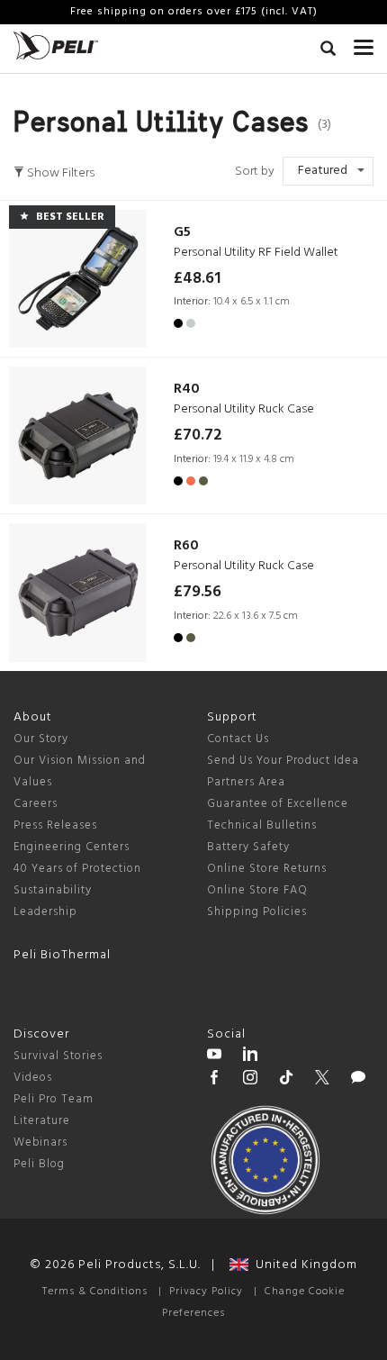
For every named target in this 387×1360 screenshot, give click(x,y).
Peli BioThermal (62, 955)
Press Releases (55, 825)
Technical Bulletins (262, 825)
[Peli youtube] (214, 1056)
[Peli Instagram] (250, 1079)
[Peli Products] (214, 1079)
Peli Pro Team (54, 1099)
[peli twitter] (322, 1079)
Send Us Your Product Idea (283, 760)
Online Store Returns (267, 868)
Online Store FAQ (257, 890)
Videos (33, 1077)
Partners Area (246, 782)
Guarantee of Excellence (277, 803)
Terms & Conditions (95, 1292)
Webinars (41, 1142)
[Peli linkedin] (250, 1056)
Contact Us (238, 739)
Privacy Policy (206, 1292)
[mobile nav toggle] (364, 43)
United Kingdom (302, 1265)
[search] (328, 51)
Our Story (41, 739)
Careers (36, 803)
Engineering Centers (72, 847)
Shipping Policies (257, 911)
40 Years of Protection (77, 868)
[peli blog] (358, 1079)
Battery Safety (248, 847)
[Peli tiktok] (286, 1079)
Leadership (45, 911)
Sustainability (53, 890)
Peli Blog (39, 1164)
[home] (56, 45)
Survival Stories (58, 1056)
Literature (42, 1120)
